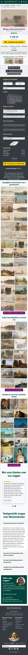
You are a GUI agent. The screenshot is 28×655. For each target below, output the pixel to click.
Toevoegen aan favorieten (14, 71)
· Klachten (4, 628)
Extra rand (5, 86)
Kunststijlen (7, 5)
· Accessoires (17, 626)
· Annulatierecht (5, 626)
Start (2, 5)
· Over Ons (4, 629)
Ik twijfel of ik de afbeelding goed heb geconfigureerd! (14, 568)
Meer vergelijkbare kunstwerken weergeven (14, 313)
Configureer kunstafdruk (15, 42)
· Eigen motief (18, 619)
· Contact (4, 619)
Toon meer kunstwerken (14, 465)
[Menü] (1, 1)
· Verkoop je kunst (18, 621)
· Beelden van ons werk (19, 624)
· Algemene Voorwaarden (7, 623)
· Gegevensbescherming (7, 624)
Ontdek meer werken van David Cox (14, 390)
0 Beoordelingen (16, 74)
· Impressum (4, 621)
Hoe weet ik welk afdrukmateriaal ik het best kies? (13, 561)
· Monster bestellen (19, 628)
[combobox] (14, 88)
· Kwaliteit (17, 623)
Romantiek (13, 5)
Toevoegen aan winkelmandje (15, 164)
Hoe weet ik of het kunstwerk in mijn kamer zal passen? (13, 554)
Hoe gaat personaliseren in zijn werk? (14, 523)
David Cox (19, 5)
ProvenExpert (9, 500)
